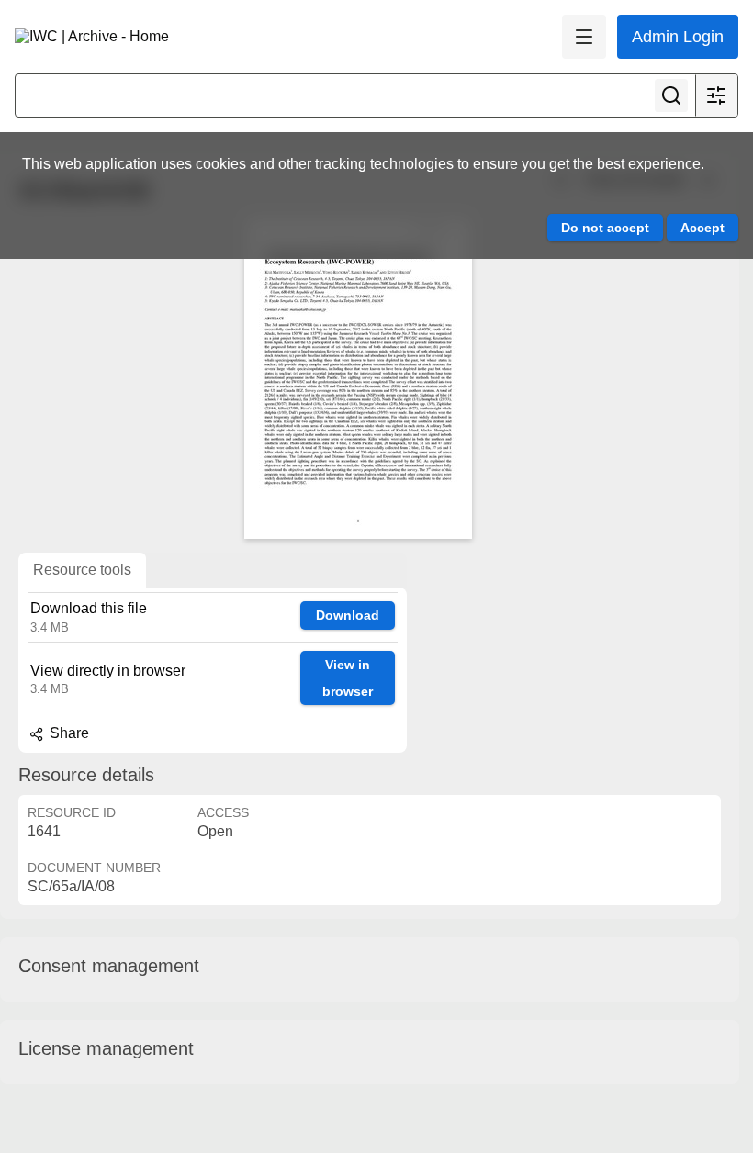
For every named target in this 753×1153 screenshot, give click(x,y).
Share (67, 733)
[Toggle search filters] (716, 95)
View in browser (347, 678)
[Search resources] (671, 95)
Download (347, 615)
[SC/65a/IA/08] (358, 378)
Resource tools (82, 569)
